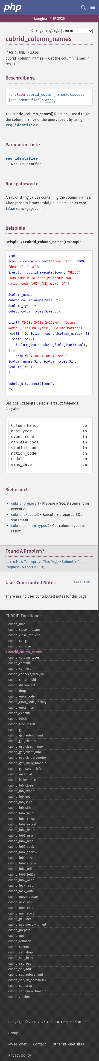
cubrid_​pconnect (20, 919)
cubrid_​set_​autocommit (25, 975)
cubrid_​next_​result (22, 902)
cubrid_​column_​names (25, 652)
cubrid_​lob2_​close (21, 819)
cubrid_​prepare (19, 930)
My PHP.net (17, 1044)
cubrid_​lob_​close (20, 785)
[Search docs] (83, 7)
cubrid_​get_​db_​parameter (27, 758)
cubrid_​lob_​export (21, 791)
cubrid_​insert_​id (20, 774)
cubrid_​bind (17, 624)
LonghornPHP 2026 (49, 18)
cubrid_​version (19, 997)
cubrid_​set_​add (19, 969)
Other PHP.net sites (68, 1044)
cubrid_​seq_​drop (20, 952)
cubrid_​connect (19, 669)
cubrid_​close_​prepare (24, 630)
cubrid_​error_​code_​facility (27, 702)
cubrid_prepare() (25, 503)
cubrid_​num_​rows (21, 913)
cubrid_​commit (19, 663)
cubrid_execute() (25, 514)
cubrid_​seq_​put (19, 963)
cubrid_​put (16, 936)
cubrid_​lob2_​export (22, 824)
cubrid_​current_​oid (22, 680)
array (50, 100)
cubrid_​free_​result (21, 724)
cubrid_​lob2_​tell (20, 869)
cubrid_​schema (19, 947)
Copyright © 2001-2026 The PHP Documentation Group (47, 1027)
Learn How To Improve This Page (32, 561)
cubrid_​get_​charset (22, 741)
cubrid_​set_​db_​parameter (27, 980)
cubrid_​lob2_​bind (20, 813)
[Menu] (92, 7)
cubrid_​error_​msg (21, 708)
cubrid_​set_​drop (20, 986)
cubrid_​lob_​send (20, 802)
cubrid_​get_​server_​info (25, 769)
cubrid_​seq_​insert (21, 958)
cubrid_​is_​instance (22, 780)
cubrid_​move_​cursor (23, 897)
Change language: (46, 30)
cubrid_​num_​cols (20, 908)
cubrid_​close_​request (24, 635)
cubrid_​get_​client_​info (24, 752)
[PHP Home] (13, 7)
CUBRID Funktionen (24, 615)
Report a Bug (33, 567)
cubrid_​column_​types (24, 658)
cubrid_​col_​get (19, 641)
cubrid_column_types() (30, 525)
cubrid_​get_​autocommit (25, 735)
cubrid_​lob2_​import (22, 830)
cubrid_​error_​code (21, 696)
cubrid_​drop (17, 691)
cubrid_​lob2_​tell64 (21, 874)
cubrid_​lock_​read (20, 886)
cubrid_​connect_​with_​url (26, 674)
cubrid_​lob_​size (19, 808)
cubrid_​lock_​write (21, 891)
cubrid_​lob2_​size (20, 858)
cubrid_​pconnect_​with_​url (27, 925)
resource (76, 94)
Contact (39, 1044)
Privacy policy (19, 1055)
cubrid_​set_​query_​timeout (27, 991)
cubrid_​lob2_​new (20, 836)
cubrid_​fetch (17, 719)
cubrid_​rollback (19, 941)
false (10, 209)
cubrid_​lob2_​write (21, 880)
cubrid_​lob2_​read (21, 841)
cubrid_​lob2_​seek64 (22, 852)
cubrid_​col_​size (19, 646)
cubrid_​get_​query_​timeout (27, 763)
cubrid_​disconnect (21, 685)
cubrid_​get (16, 730)
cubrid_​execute (19, 713)
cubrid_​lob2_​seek (21, 847)
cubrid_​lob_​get (19, 797)
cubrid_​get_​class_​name (25, 747)
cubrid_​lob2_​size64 (22, 863)
